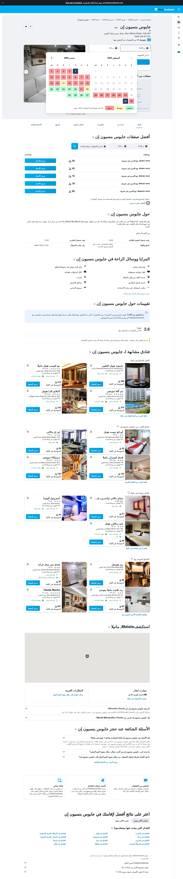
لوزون (123, 20)
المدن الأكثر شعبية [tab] (121, 820)
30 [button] (131, 101)
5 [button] (113, 77)
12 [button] (113, 83)
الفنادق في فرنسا (59, 840)
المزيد (147, 226)
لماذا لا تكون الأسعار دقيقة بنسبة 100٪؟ (132, 871)
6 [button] (107, 77)
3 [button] (125, 77)
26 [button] (113, 95)
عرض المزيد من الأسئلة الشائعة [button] (106, 762)
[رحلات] (179, 44)
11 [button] (119, 83)
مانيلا (97, 20)
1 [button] (95, 71)
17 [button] (125, 89)
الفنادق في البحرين (142, 840)
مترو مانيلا (110, 20)
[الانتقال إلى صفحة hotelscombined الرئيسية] (164, 9)
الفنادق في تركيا (143, 837)
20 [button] (107, 89)
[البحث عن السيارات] (179, 27)
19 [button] (113, 89)
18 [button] (119, 89)
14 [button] (101, 83)
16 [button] (131, 89)
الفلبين (135, 20)
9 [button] (131, 83)
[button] (2, 2)
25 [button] (119, 95)
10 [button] (125, 83)
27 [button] (107, 95)
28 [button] (101, 95)
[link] (134, 415)
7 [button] (101, 77)
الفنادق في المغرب (142, 833)
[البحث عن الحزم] (179, 32)
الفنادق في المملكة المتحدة (139, 844)
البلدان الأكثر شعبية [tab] (141, 820)
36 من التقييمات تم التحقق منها (126, 39)
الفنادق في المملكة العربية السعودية (53, 833)
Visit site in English (74, 2)
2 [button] (131, 77)
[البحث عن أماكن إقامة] (179, 22)
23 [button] (131, 95)
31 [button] (125, 101)
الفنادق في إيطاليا (101, 844)
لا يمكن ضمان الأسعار (96, 855)
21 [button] (101, 89)
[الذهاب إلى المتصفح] (179, 37)
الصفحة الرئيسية (146, 20)
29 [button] (95, 95)
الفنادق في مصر (102, 840)
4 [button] (119, 77)
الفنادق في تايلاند (60, 844)
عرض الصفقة (96, 384)
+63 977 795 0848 (143, 36)
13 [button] (107, 83)
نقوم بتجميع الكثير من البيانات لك (134, 867)
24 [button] (125, 95)
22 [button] (95, 89)
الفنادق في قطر (102, 833)
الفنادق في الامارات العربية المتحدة (53, 837)
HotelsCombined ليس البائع (136, 862)
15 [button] (95, 83)
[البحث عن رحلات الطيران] (179, 16)
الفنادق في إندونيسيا (100, 837)
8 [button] (95, 77)
